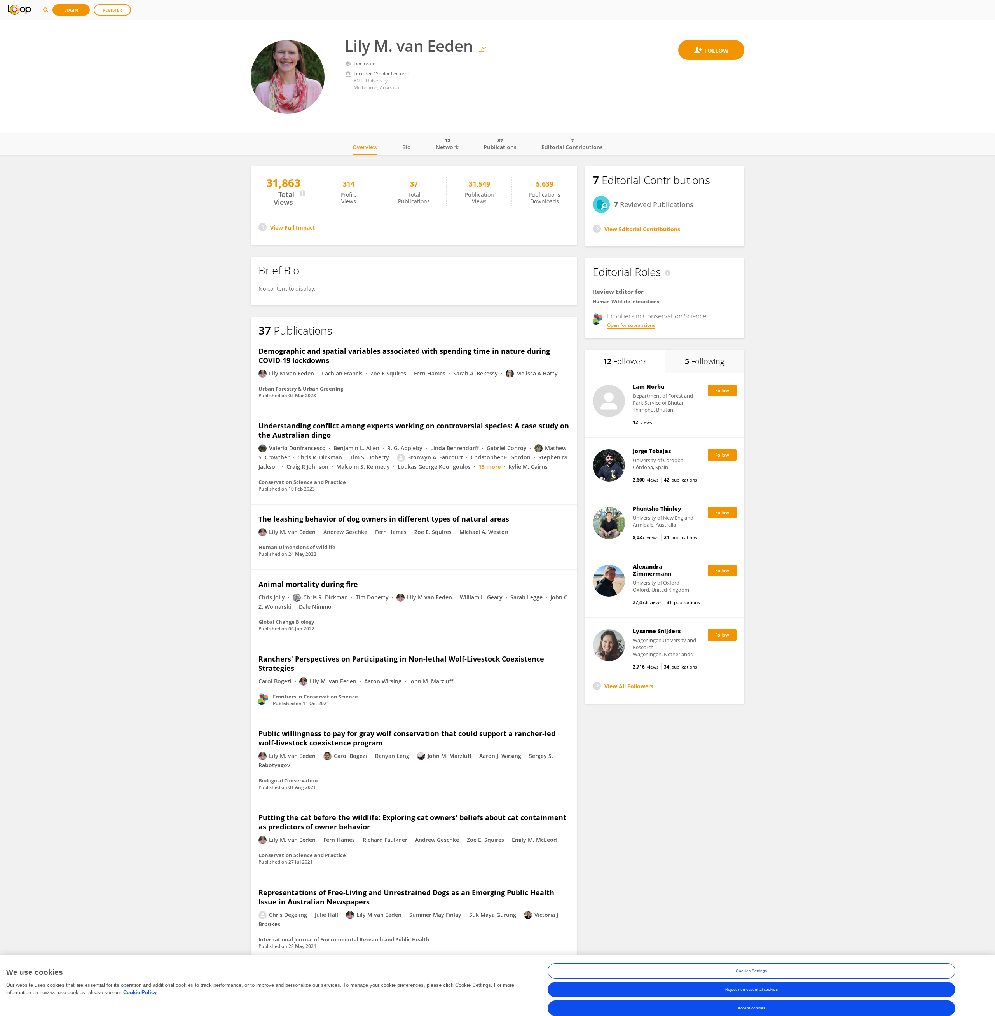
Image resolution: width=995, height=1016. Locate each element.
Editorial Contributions (572, 144)
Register (112, 10)
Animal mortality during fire (308, 584)
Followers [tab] (625, 361)
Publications (500, 144)
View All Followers (628, 686)
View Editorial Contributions (642, 229)
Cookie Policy (140, 992)
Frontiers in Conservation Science (656, 316)
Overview (365, 147)
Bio (406, 147)
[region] (497, 985)
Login (71, 10)
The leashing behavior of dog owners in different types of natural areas (383, 519)
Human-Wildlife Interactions (626, 301)
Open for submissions (631, 325)
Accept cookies (751, 1008)
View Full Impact (292, 227)
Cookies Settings (751, 971)
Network (447, 144)
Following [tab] (704, 361)
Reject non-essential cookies (751, 989)
